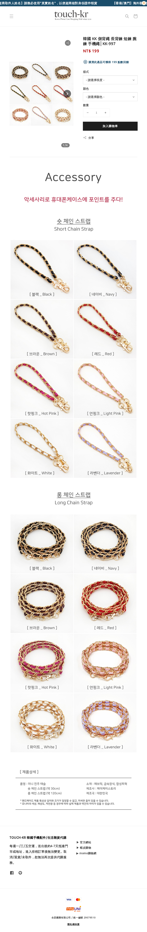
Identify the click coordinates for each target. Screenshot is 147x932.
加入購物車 (110, 126)
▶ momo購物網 (86, 853)
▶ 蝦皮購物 (83, 847)
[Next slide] (67, 94)
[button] (11, 16)
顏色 (86, 88)
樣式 (86, 72)
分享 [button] (91, 137)
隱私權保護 (73, 924)
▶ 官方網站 (83, 842)
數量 (86, 105)
